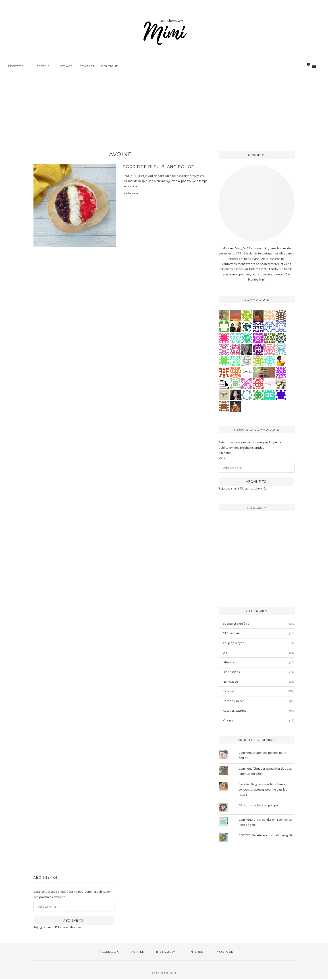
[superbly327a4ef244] (258, 360)
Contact (87, 66)
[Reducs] (235, 383)
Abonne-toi (257, 482)
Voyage (66, 66)
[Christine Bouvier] (269, 349)
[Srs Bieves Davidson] (235, 326)
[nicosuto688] (269, 338)
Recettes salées (258, 701)
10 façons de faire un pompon (259, 805)
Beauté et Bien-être (258, 624)
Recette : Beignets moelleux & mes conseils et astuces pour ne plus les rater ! (263, 789)
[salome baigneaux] (258, 394)
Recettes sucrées (258, 710)
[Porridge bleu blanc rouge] (74, 205)
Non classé (258, 682)
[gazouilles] (258, 372)
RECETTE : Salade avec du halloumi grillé (266, 835)
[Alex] (224, 326)
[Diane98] (246, 394)
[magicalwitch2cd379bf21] (258, 326)
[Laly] (224, 338)
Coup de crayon (258, 643)
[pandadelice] (281, 394)
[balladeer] (281, 383)
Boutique (109, 66)
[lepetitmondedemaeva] (235, 394)
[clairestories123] (246, 349)
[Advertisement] (164, 106)
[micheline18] (246, 383)
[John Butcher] (246, 360)
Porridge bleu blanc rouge (158, 166)
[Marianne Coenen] (281, 315)
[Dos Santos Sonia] (246, 326)
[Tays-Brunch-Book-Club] (269, 383)
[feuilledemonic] (281, 338)
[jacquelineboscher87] (281, 349)
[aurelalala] (224, 383)
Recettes (16, 66)
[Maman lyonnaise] (246, 372)
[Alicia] (258, 338)
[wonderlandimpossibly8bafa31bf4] (269, 315)
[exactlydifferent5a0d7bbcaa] (224, 360)
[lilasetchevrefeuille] (269, 360)
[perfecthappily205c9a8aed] (235, 360)
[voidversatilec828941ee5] (281, 326)
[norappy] (258, 315)
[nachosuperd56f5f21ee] (281, 372)
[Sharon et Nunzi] (235, 406)
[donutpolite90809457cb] (246, 315)
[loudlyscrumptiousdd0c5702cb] (224, 372)
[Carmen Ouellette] (224, 315)
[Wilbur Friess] (224, 406)
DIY (258, 653)
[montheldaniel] (235, 372)
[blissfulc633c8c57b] (224, 349)
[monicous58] (258, 383)
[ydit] (235, 338)
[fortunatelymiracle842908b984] (235, 349)
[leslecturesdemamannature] (224, 394)
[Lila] (258, 349)
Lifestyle (42, 66)
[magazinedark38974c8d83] (269, 394)
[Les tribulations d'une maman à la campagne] (235, 315)
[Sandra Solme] (281, 360)
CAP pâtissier (258, 633)
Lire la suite (130, 193)
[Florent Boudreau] (246, 338)
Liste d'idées (258, 672)
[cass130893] (269, 326)
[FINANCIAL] (269, 372)
